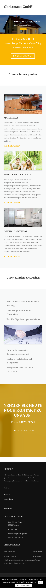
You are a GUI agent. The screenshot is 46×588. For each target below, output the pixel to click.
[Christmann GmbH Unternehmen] (23, 217)
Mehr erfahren (12, 146)
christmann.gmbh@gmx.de (17, 534)
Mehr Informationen (23, 585)
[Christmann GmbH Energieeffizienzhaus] (23, 160)
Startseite (7, 494)
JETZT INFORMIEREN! (22, 430)
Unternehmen (8, 499)
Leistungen (8, 504)
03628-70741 (13, 529)
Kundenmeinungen (22, 56)
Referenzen (8, 508)
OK (40, 582)
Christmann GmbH (18, 7)
